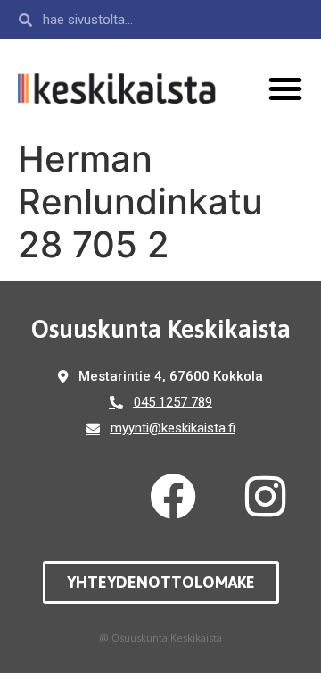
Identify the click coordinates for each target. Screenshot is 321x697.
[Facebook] (173, 496)
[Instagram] (265, 496)
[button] (285, 88)
